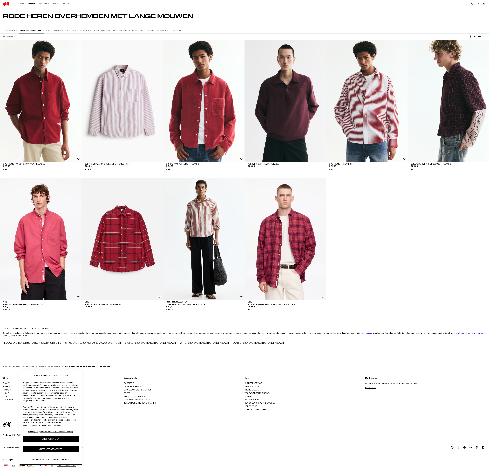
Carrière (129, 383)
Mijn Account (251, 386)
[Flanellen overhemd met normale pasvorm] (285, 239)
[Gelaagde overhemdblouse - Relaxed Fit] (448, 101)
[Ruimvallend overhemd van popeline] (41, 239)
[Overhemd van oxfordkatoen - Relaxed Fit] (41, 101)
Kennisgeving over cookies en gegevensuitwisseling (50, 431)
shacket (369, 333)
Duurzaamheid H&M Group (137, 390)
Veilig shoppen (252, 400)
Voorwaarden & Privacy (257, 393)
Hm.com (7, 366)
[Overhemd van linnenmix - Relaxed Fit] (203, 239)
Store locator (252, 390)
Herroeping (250, 406)
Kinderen (44, 3)
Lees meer (370, 388)
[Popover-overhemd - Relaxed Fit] (285, 101)
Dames (20, 3)
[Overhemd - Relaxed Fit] (367, 101)
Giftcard (8, 400)
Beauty (66, 3)
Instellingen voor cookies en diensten (50, 459)
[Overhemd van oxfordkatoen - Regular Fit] (122, 101)
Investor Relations (134, 396)
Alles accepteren (50, 439)
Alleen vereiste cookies (50, 449)
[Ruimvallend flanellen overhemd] (122, 239)
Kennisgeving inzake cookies (259, 403)
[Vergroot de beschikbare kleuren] (5, 169)
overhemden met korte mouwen (469, 333)
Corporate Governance (137, 400)
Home (56, 3)
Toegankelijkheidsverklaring (140, 403)
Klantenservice (253, 383)
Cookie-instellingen (255, 409)
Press (127, 393)
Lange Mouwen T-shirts (50, 366)
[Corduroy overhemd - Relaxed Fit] (203, 101)
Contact (249, 396)
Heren (31, 3)
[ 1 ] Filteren (476, 36)
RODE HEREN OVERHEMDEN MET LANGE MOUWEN (88, 366)
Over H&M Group (132, 386)
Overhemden (28, 366)
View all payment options (66, 466)
